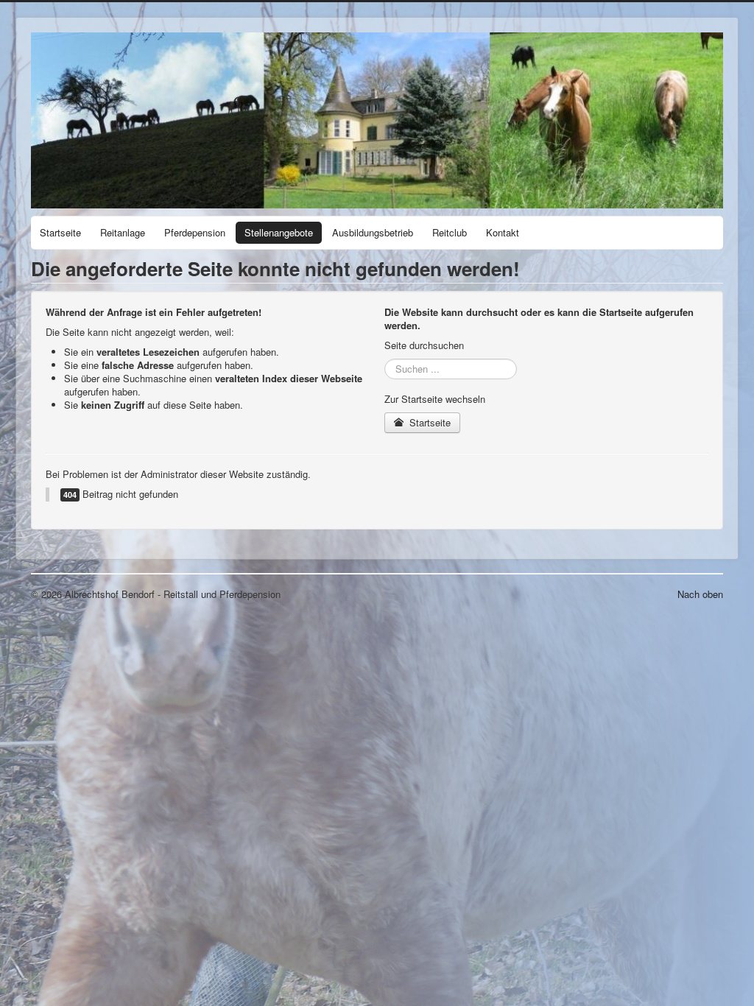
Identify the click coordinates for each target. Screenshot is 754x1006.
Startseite (60, 232)
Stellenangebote (278, 232)
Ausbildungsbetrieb (372, 232)
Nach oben (700, 594)
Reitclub (449, 232)
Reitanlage (122, 232)
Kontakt (502, 232)
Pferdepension (194, 232)
